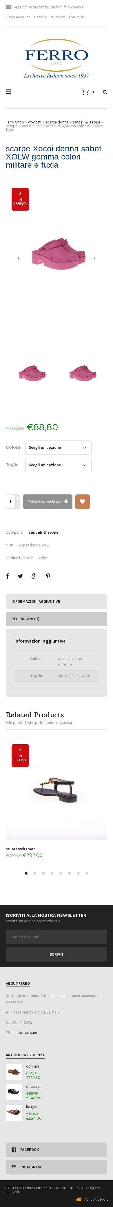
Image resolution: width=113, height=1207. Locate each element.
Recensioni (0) (25, 619)
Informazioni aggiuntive (36, 601)
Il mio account (18, 17)
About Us (76, 17)
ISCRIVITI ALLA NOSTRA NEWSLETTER (46, 915)
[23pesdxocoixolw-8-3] (56, 258)
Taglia (12, 464)
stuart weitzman (21, 849)
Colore (13, 447)
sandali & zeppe (43, 532)
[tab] (56, 601)
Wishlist (58, 17)
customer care (24, 1032)
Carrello (40, 17)
